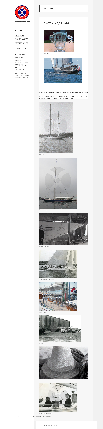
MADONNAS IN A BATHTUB (21, 48)
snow (39, 416)
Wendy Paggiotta (18, 63)
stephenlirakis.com (22, 21)
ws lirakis (17, 57)
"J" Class (30, 416)
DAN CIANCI (24, 73)
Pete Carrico (17, 73)
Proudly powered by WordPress (49, 425)
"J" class (36, 416)
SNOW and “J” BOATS (56, 23)
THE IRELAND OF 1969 (20, 46)
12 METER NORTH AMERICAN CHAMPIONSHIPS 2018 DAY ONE (22, 59)
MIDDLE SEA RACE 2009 (20, 33)
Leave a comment (47, 416)
